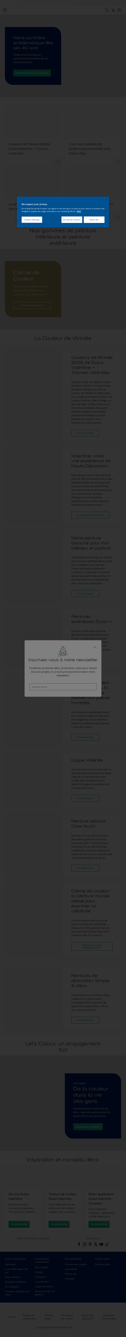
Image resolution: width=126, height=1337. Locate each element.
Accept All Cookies (71, 219)
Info (79, 211)
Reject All (94, 219)
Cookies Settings (32, 219)
